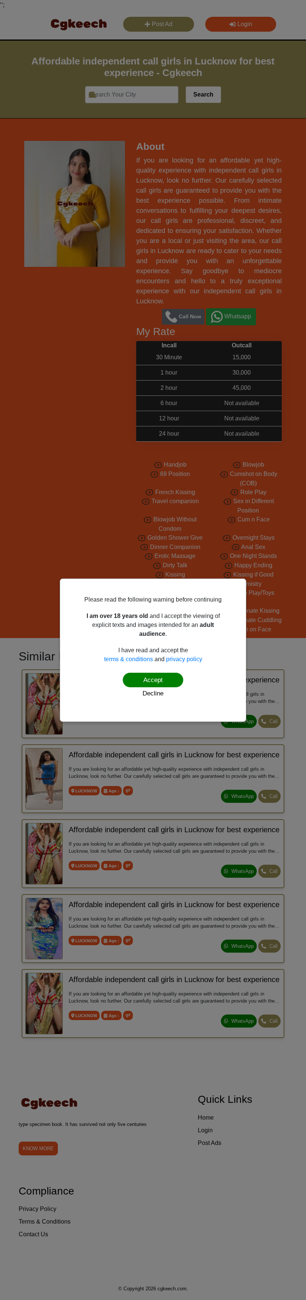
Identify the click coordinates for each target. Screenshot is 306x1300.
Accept (153, 680)
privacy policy (184, 659)
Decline (153, 693)
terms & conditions (128, 659)
